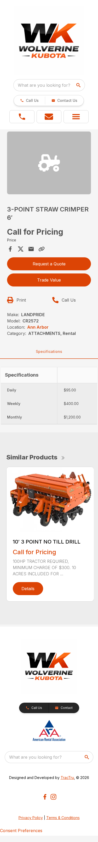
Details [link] (27, 588)
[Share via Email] (31, 249)
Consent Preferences (21, 830)
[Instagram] (53, 797)
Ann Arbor (38, 327)
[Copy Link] (41, 249)
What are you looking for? (44, 85)
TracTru (67, 777)
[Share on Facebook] (10, 249)
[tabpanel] (49, 164)
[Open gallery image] (49, 163)
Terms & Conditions (63, 817)
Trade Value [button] (49, 280)
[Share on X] (21, 249)
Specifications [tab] (49, 351)
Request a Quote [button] (49, 263)
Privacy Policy (31, 817)
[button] (29, 100)
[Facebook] (45, 797)
